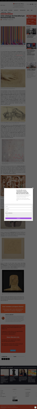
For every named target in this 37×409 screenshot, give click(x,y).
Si (6, 214)
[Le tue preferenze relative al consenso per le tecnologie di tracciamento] (35, 407)
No (6, 215)
